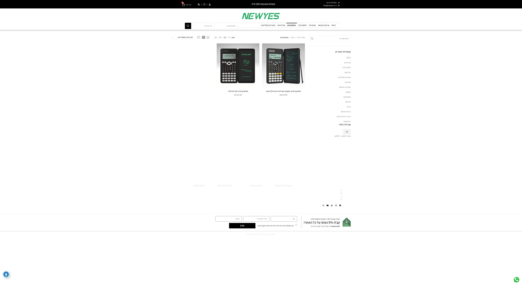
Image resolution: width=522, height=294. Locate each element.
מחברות (312, 25)
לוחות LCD (302, 25)
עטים (349, 106)
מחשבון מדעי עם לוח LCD (238, 91)
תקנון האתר (261, 225)
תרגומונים (347, 121)
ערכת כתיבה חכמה (344, 116)
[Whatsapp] (323, 205)
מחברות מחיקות (345, 87)
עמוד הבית (300, 37)
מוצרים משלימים (268, 25)
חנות (292, 37)
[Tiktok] (332, 205)
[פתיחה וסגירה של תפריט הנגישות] (6, 274)
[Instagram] (336, 205)
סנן (347, 132)
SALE (348, 57)
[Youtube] (327, 205)
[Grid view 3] (203, 37)
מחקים (348, 92)
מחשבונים (291, 25)
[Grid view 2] (208, 37)
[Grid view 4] (198, 37)
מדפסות (347, 72)
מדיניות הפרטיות (275, 225)
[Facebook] (340, 205)
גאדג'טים (281, 25)
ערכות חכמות (323, 25)
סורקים (348, 101)
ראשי (334, 25)
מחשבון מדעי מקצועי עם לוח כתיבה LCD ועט (283, 91)
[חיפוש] (188, 26)
